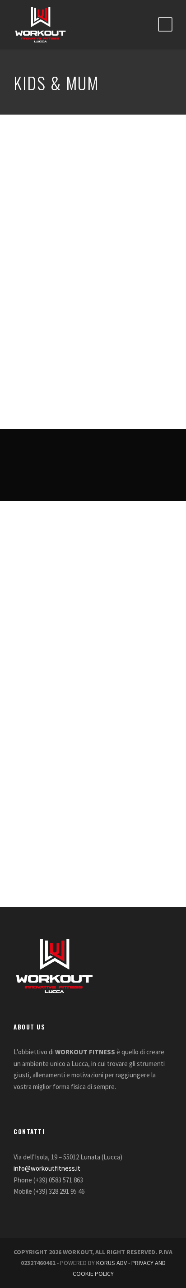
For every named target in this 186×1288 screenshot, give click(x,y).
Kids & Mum (31, 375)
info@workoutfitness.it (47, 1168)
